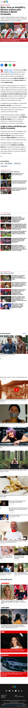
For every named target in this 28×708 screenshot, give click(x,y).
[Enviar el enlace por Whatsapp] (10, 65)
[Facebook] (9, 691)
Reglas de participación (19, 696)
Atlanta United (4, 166)
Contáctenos (3, 696)
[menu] (2, 1)
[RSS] (18, 691)
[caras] (14, 632)
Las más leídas (6, 214)
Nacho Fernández (8, 163)
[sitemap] (21, 691)
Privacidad (3, 697)
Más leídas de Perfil (7, 273)
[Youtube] (16, 691)
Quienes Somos (4, 695)
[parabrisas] (14, 655)
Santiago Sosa (17, 163)
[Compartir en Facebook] (2, 65)
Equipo (16, 695)
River (2, 163)
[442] (14, 687)
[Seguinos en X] (12, 691)
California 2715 (8, 704)
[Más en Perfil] (8, 579)
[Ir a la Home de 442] (5, 2)
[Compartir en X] (6, 65)
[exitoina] (14, 583)
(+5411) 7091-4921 (4, 706)
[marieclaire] (14, 608)
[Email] (14, 65)
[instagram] (6, 691)
